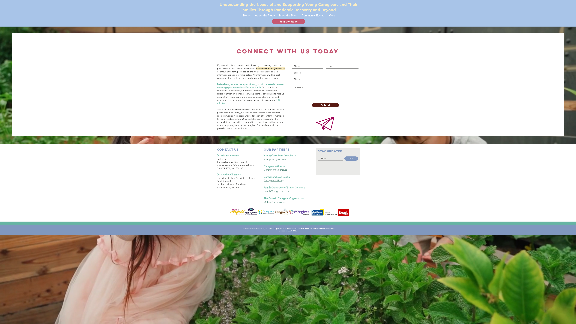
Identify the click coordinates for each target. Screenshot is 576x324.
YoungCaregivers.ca (275, 159)
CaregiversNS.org (274, 180)
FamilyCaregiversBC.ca (277, 191)
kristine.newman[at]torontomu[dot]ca (235, 165)
